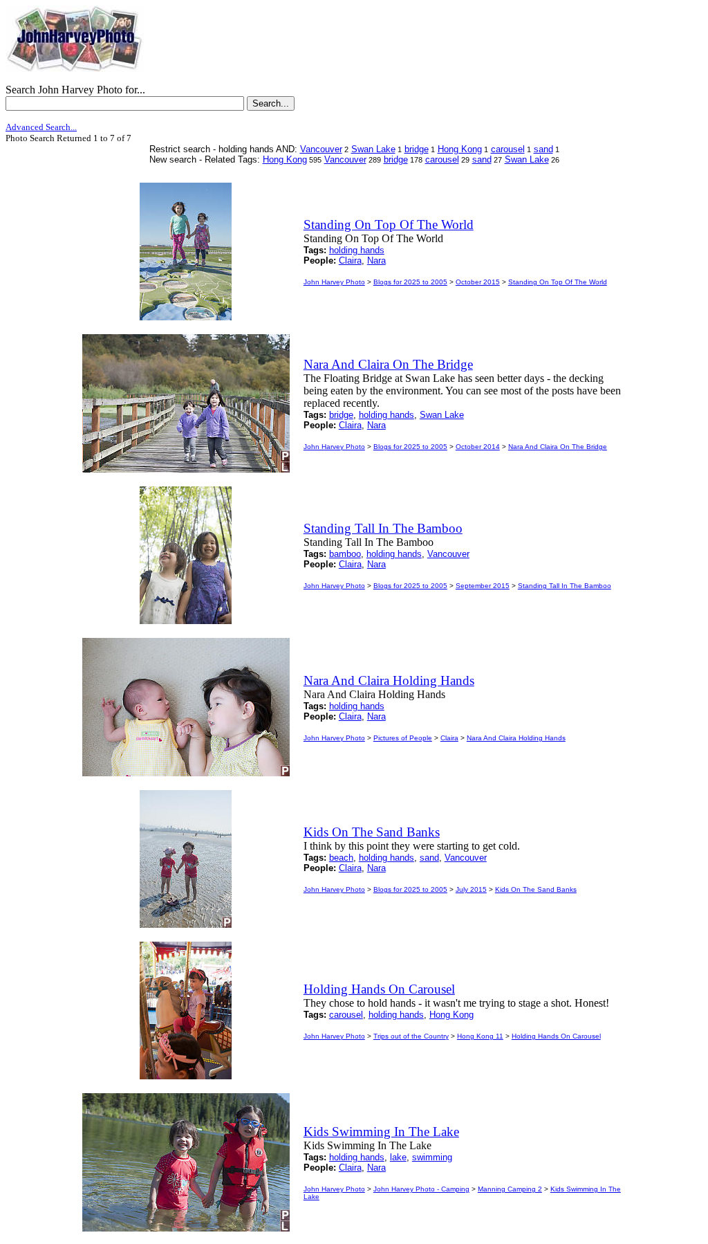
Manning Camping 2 (510, 1189)
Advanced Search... (41, 127)
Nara (376, 260)
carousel (508, 149)
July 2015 (471, 889)
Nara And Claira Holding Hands (516, 738)
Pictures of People (402, 738)
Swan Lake (373, 149)
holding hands (356, 250)
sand (543, 149)
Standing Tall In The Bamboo (564, 585)
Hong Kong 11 (480, 1036)
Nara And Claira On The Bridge (557, 446)
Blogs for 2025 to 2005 (410, 282)
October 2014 (478, 446)
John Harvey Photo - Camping (421, 1189)
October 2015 (478, 282)
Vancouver (321, 149)
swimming (432, 1157)
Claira (350, 260)
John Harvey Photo (334, 282)
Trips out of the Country (411, 1036)
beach (341, 857)
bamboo (345, 554)
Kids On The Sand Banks (536, 889)
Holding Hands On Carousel (556, 1036)
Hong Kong (460, 149)
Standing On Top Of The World (557, 282)
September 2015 (483, 585)
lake (398, 1157)
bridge (416, 149)
